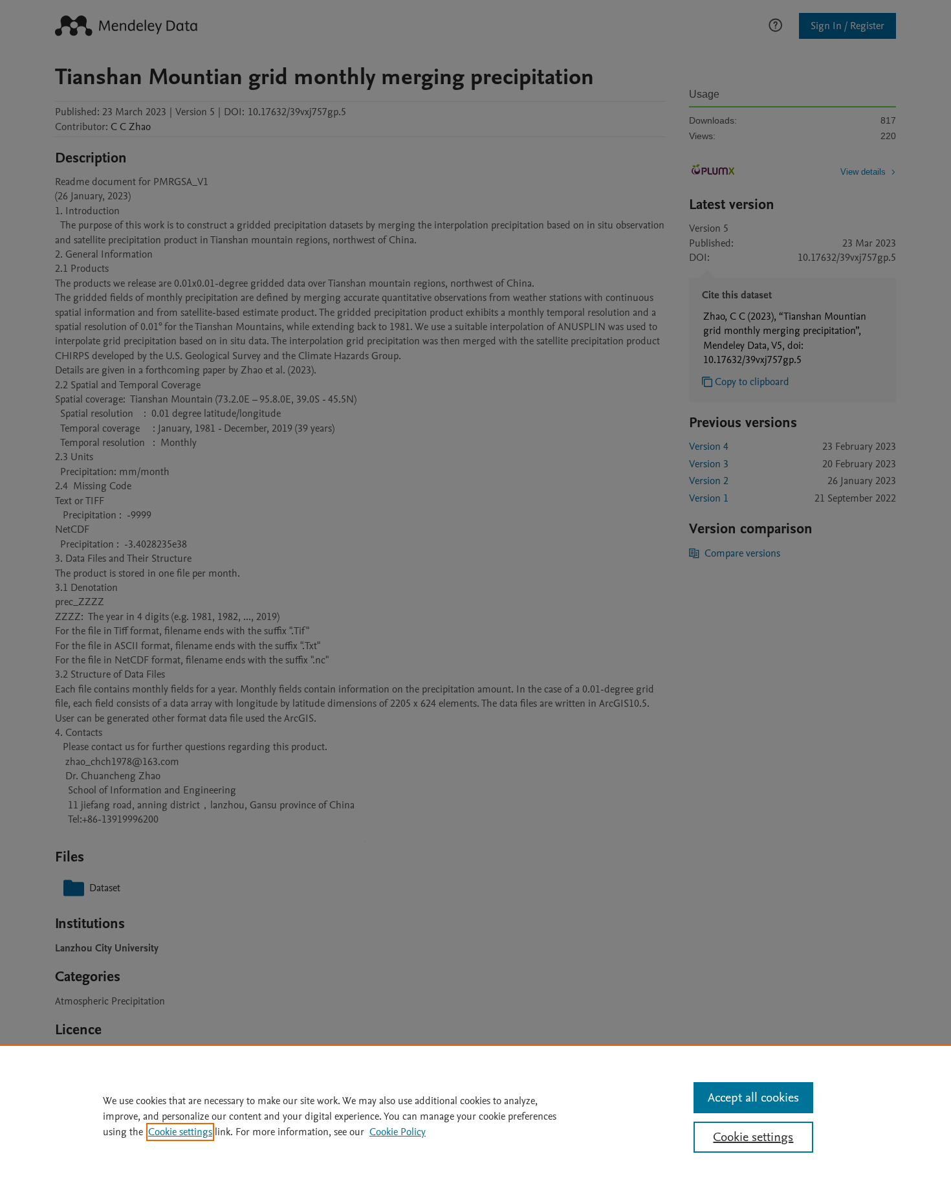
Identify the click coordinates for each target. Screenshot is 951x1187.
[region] (475, 1116)
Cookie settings (180, 1132)
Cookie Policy (397, 1132)
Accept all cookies (753, 1097)
